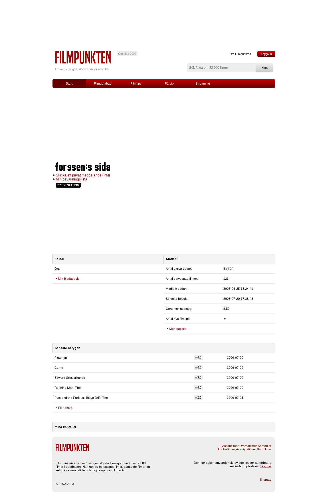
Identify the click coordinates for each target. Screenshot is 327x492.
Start (69, 83)
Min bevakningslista (71, 179)
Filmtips (136, 83)
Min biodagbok (68, 278)
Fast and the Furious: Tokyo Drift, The (81, 397)
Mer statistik (177, 328)
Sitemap (265, 479)
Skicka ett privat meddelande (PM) (83, 175)
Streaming (203, 83)
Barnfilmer (264, 449)
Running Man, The (67, 387)
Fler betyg (65, 407)
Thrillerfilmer (226, 449)
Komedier (264, 445)
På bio (169, 83)
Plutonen (60, 357)
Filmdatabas (102, 83)
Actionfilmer (230, 445)
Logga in (266, 54)
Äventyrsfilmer (246, 449)
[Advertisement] (163, 125)
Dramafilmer (248, 445)
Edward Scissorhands (69, 377)
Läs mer (265, 466)
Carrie (58, 367)
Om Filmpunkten (240, 54)
